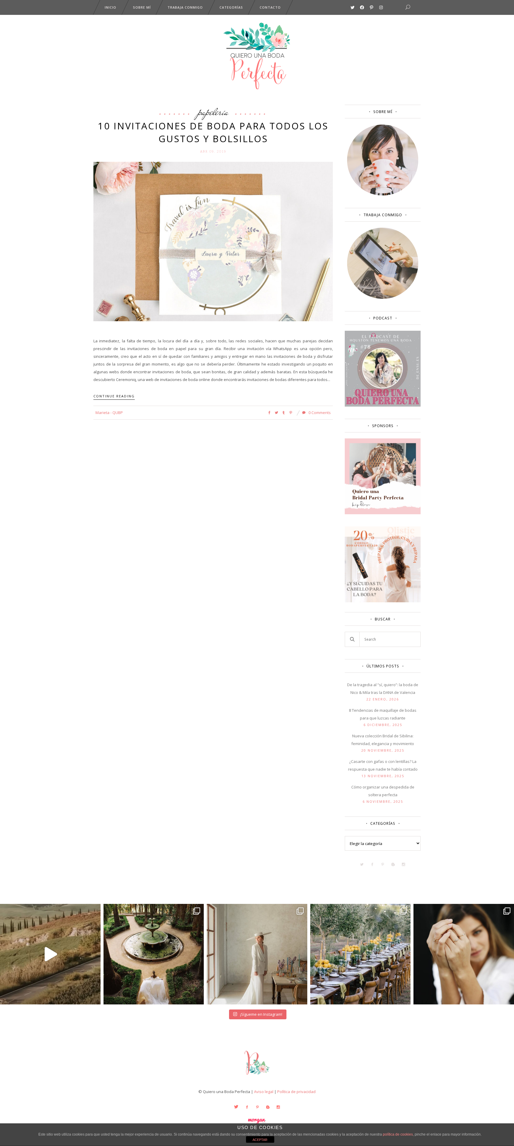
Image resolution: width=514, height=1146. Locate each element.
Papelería (213, 112)
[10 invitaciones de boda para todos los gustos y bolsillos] (213, 241)
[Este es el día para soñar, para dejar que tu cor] (154, 954)
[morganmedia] (257, 1076)
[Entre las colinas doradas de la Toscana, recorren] (50, 954)
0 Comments (319, 412)
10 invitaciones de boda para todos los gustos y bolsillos (213, 132)
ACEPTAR (260, 1140)
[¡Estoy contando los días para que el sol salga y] (360, 954)
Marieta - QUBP (109, 412)
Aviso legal (263, 1091)
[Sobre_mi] (383, 194)
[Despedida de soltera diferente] (383, 512)
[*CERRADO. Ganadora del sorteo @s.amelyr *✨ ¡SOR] (463, 954)
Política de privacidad (296, 1091)
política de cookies (398, 1134)
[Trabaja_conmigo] (383, 297)
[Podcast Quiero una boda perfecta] (383, 405)
